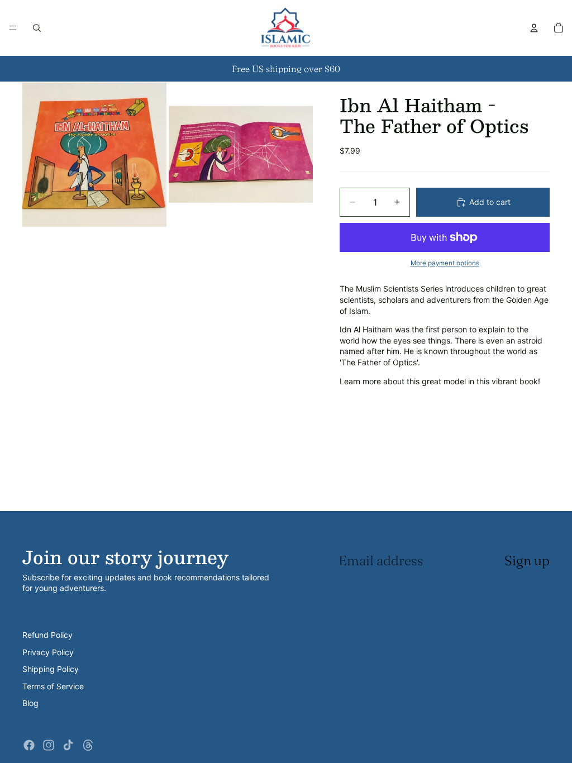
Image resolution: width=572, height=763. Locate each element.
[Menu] (13, 28)
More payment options (445, 263)
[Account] (534, 28)
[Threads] (88, 745)
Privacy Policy (48, 652)
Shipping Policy (50, 669)
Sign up (527, 560)
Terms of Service (53, 686)
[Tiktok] (68, 745)
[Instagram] (48, 745)
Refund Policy (47, 635)
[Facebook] (29, 745)
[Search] (37, 28)
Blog (30, 703)
